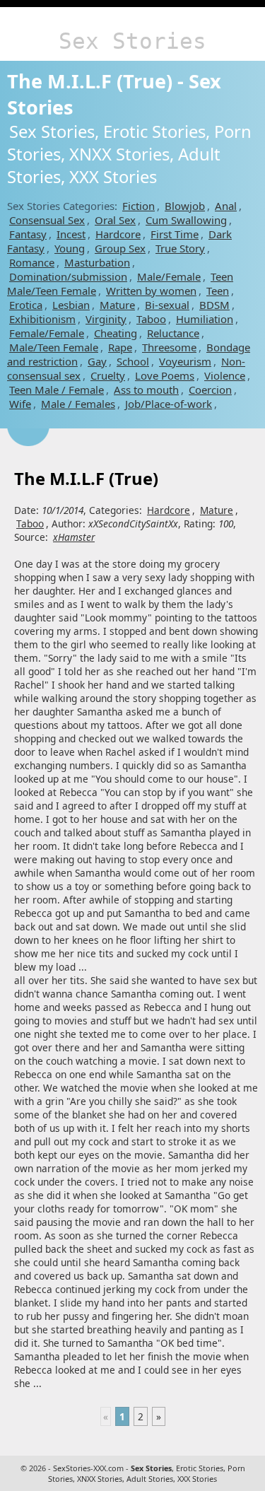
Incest (71, 234)
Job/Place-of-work (168, 404)
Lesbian (71, 305)
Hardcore (118, 234)
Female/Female (46, 333)
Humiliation (204, 319)
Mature (117, 305)
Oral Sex (115, 220)
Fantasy (28, 234)
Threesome (169, 347)
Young (69, 248)
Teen (217, 290)
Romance (31, 262)
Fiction (138, 206)
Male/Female (169, 276)
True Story (180, 248)
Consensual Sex (47, 220)
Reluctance (173, 333)
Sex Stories (132, 41)
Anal (226, 206)
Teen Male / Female (56, 389)
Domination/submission (68, 276)
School (133, 361)
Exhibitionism (42, 319)
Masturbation (97, 262)
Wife (20, 404)
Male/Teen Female (53, 347)
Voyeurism (185, 361)
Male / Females (78, 404)
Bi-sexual (167, 305)
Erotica (25, 305)
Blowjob (185, 206)
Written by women (151, 290)
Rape (120, 347)
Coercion (210, 389)
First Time (175, 234)
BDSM (214, 305)
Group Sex (120, 248)
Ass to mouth (146, 389)
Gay (97, 361)
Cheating (115, 333)
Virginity (106, 319)
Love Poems (164, 375)
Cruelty (107, 375)
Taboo (151, 319)
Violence (224, 375)
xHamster (74, 537)
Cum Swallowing (186, 220)
